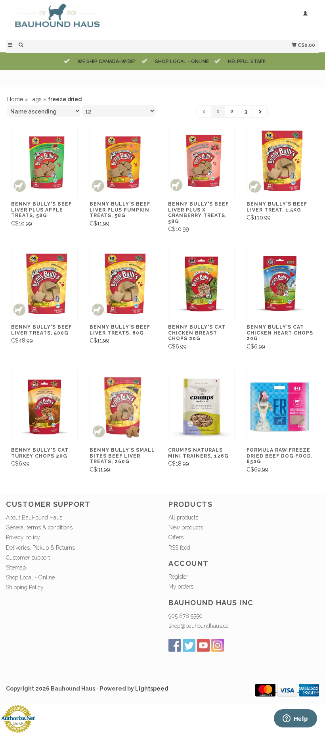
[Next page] (260, 111)
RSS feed (179, 547)
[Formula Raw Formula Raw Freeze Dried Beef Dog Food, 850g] (280, 407)
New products (185, 527)
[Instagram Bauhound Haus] (217, 645)
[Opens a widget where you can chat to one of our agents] (295, 719)
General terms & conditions (39, 527)
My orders (180, 586)
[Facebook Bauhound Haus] (174, 645)
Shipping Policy (25, 587)
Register (178, 576)
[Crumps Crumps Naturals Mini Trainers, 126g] (201, 407)
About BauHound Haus (34, 517)
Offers (176, 537)
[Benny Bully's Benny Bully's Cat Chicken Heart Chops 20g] (280, 284)
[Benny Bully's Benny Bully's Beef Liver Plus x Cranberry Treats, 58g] (201, 161)
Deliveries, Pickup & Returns (40, 547)
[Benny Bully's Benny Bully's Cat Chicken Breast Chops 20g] (201, 284)
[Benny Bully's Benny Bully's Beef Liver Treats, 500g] (44, 284)
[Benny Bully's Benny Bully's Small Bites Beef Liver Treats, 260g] (123, 407)
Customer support (28, 557)
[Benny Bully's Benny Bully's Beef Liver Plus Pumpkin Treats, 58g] (123, 161)
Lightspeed (151, 688)
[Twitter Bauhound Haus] (189, 645)
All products (183, 517)
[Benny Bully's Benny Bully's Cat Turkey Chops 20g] (44, 407)
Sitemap (16, 567)
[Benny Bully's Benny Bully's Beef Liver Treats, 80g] (123, 284)
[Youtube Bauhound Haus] (203, 645)
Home (15, 99)
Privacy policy (23, 537)
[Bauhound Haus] (84, 19)
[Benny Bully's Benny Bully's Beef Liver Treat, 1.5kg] (280, 161)
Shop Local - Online (30, 577)
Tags (35, 99)
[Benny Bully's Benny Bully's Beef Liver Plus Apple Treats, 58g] (44, 161)
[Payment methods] (266, 690)
